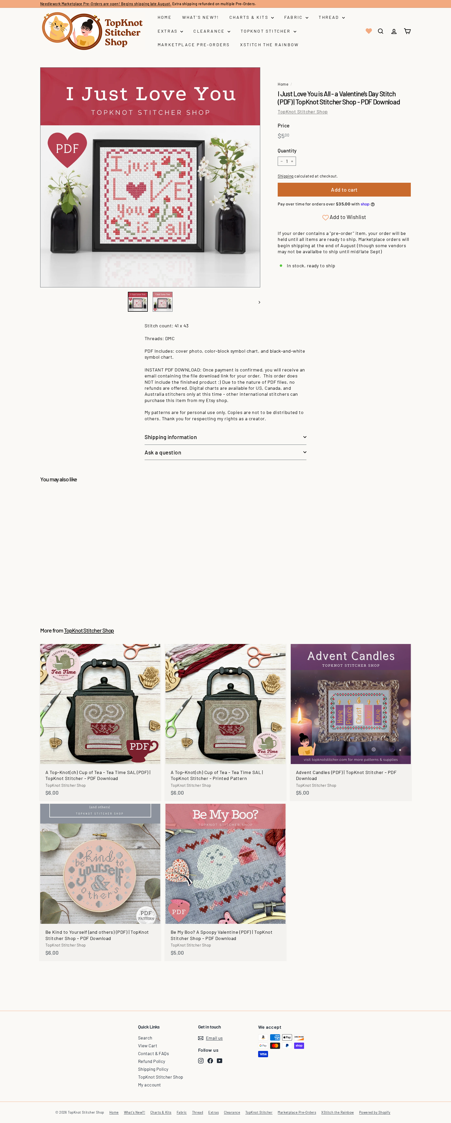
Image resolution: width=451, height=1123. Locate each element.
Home (165, 17)
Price (283, 125)
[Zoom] (150, 177)
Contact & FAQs (153, 1053)
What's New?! (200, 17)
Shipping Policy (153, 1069)
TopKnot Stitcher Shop (303, 111)
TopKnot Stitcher (266, 30)
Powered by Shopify (374, 1112)
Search (145, 1037)
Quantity (287, 150)
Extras (168, 30)
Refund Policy (151, 1061)
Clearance (209, 30)
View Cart (147, 1045)
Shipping (286, 176)
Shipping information (171, 437)
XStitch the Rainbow (269, 44)
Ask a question (163, 452)
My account (149, 1084)
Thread (330, 17)
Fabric (294, 17)
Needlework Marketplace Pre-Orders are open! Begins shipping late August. (105, 4)
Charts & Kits (249, 17)
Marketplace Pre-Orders (194, 44)
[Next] (257, 301)
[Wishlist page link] (368, 31)
